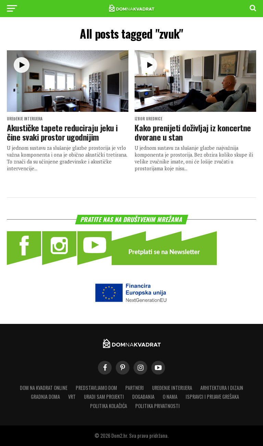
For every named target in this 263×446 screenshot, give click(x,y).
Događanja (143, 396)
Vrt (72, 396)
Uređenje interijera (172, 387)
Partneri (134, 387)
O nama (170, 396)
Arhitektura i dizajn (221, 387)
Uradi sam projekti (104, 396)
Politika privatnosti (157, 405)
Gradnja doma (45, 396)
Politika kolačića (108, 405)
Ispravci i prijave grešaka (212, 396)
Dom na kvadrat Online (43, 387)
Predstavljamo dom (96, 387)
